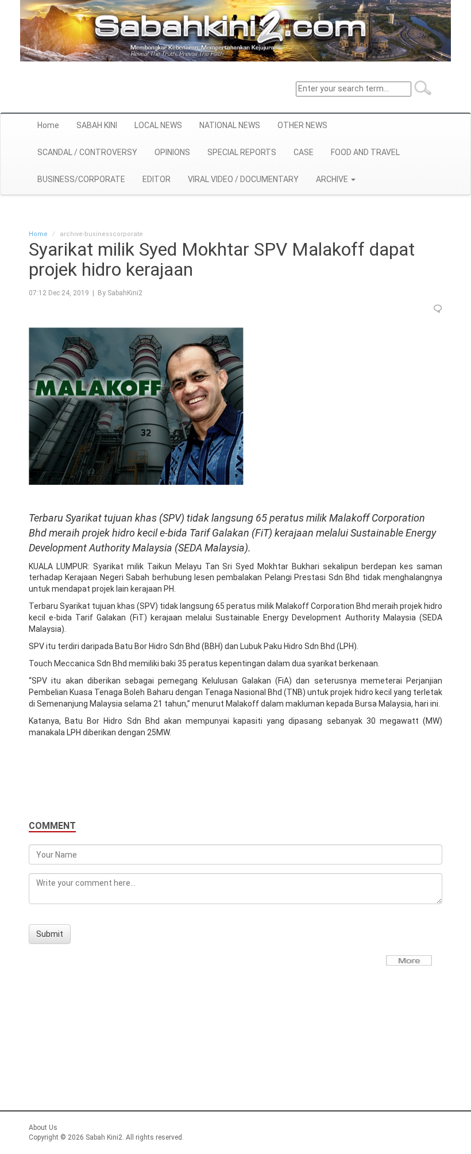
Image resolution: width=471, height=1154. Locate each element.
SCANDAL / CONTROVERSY (87, 152)
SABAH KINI (96, 125)
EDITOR (156, 179)
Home (48, 125)
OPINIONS (172, 152)
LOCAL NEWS (158, 125)
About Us (43, 1128)
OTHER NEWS (302, 125)
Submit (49, 934)
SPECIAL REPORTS (241, 152)
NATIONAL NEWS (229, 125)
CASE (304, 152)
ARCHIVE (333, 179)
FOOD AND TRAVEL (365, 152)
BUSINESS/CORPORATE (81, 179)
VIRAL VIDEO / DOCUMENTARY (243, 179)
